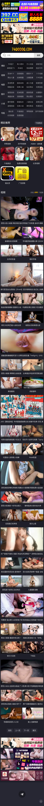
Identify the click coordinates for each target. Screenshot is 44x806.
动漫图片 (39, 92)
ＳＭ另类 (39, 77)
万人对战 (30, 64)
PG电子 (11, 64)
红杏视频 (11, 115)
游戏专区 (39, 64)
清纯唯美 (20, 96)
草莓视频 (30, 111)
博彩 (3, 65)
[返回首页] (41, 801)
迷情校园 (11, 106)
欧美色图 (30, 92)
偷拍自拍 (20, 83)
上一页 (17, 730)
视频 (3, 75)
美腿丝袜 (11, 96)
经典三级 (20, 87)
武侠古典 (39, 102)
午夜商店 (20, 111)
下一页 (26, 730)
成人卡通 (30, 83)
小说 (3, 103)
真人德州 (20, 64)
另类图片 (39, 96)
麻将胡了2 (11, 68)
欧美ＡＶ (30, 73)
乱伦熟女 (30, 87)
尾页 (34, 730)
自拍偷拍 (20, 73)
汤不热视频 (39, 111)
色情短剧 (20, 115)
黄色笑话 (30, 106)
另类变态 (39, 87)
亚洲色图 (20, 92)
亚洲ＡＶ (11, 73)
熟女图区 (30, 96)
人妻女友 (30, 102)
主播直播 (30, 77)
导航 (3, 113)
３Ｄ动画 (39, 73)
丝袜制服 (20, 77)
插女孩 (10, 111)
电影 (3, 84)
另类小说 (20, 106)
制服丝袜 (11, 87)
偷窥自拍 (11, 92)
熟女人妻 (11, 77)
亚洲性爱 (11, 83)
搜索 (38, 55)
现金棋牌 (30, 68)
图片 (3, 94)
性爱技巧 (39, 106)
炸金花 (20, 68)
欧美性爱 (39, 83)
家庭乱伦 (20, 102)
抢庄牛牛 (39, 68)
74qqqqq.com (22, 49)
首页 (9, 730)
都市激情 (11, 102)
